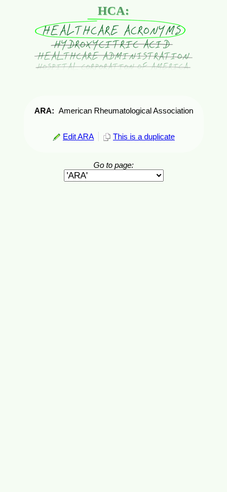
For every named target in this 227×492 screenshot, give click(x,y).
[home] (113, 67)
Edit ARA (78, 136)
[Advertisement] (113, 206)
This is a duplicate (144, 136)
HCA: (113, 10)
